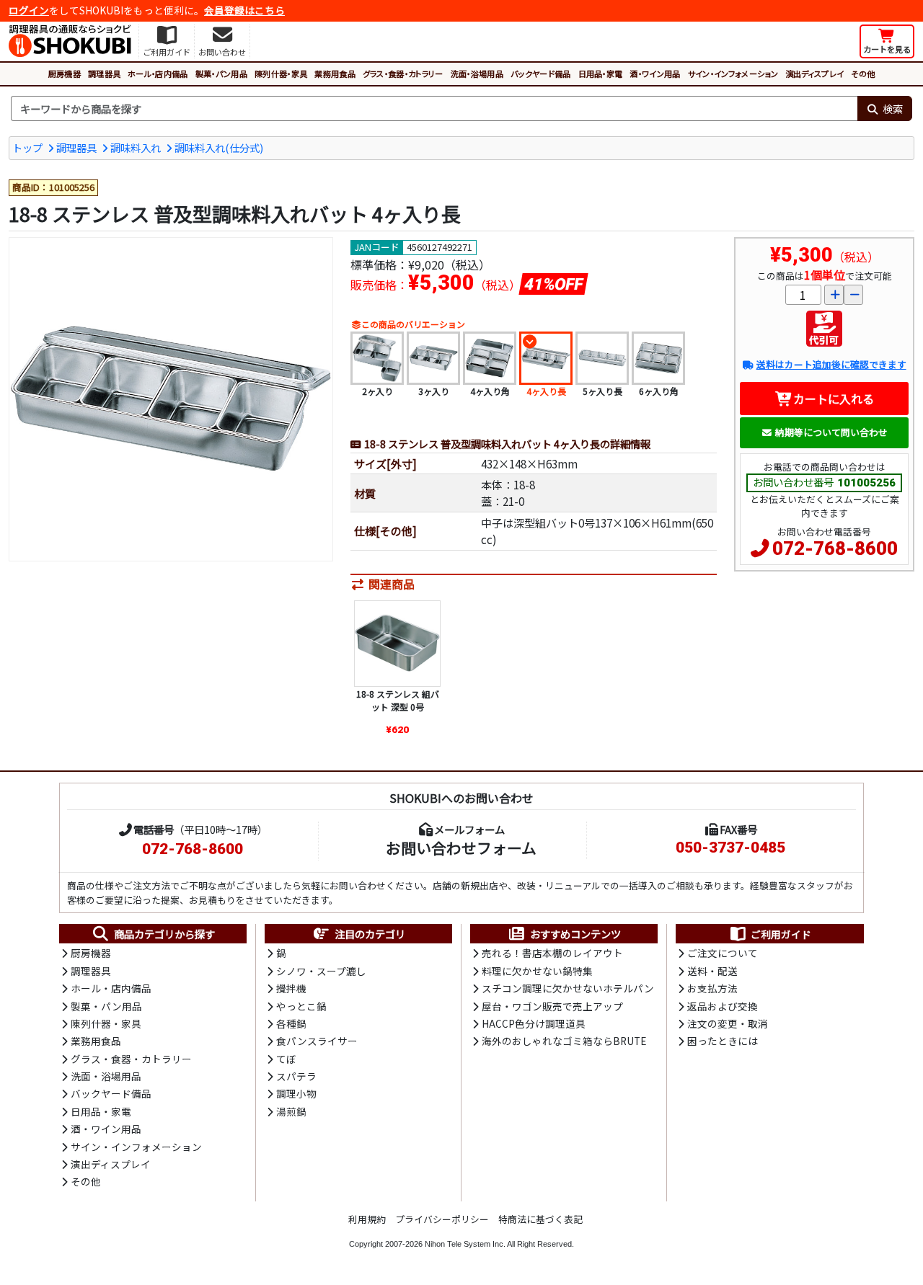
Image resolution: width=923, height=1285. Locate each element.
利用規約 (367, 1219)
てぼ (286, 1058)
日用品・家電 (600, 73)
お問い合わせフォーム (461, 847)
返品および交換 (722, 1006)
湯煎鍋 (291, 1111)
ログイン (29, 10)
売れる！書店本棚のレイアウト (552, 953)
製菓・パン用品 (221, 73)
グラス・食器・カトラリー (403, 73)
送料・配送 (712, 971)
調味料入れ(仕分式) (219, 147)
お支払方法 (712, 988)
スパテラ (296, 1076)
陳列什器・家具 (281, 73)
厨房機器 (64, 73)
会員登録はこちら (244, 10)
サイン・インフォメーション (733, 73)
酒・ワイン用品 (655, 73)
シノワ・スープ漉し (321, 971)
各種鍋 (291, 1023)
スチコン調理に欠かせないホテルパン (568, 988)
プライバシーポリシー (442, 1219)
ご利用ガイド (781, 934)
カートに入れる (833, 398)
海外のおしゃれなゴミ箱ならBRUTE (564, 1040)
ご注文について (722, 953)
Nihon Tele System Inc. (465, 1244)
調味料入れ (135, 147)
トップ (27, 147)
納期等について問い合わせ (831, 432)
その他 (863, 73)
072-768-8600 (835, 548)
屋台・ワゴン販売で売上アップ (552, 1006)
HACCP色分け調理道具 (534, 1023)
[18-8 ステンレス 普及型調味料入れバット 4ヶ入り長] (170, 399)
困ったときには (722, 1040)
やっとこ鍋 (301, 1006)
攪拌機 (291, 988)
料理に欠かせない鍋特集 (537, 971)
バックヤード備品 (541, 73)
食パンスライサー (317, 1040)
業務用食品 (334, 73)
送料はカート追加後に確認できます (831, 364)
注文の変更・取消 (727, 1023)
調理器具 (104, 73)
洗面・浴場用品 (477, 73)
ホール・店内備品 (158, 73)
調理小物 (296, 1093)
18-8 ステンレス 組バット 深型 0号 (397, 700)
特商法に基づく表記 (540, 1219)
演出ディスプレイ (814, 73)
